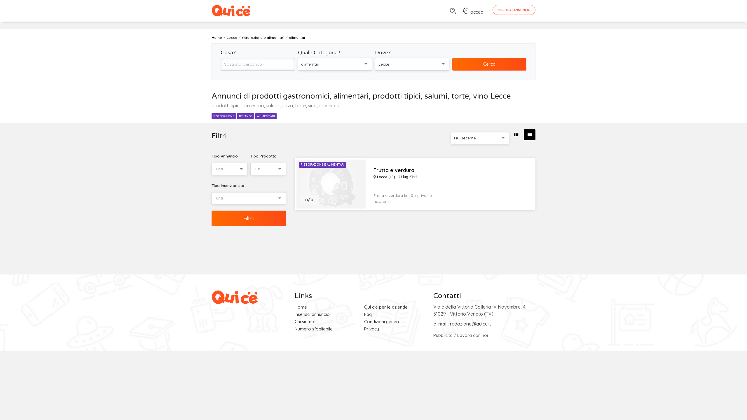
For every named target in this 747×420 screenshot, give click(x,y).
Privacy (371, 329)
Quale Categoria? (319, 52)
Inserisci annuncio (312, 314)
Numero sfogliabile (314, 329)
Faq (368, 314)
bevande (245, 116)
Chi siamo (304, 321)
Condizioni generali (383, 321)
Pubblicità (443, 335)
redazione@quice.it (470, 324)
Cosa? (228, 52)
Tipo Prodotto (263, 156)
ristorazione (223, 116)
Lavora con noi (472, 335)
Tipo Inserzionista (228, 185)
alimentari (266, 116)
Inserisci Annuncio (514, 10)
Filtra (248, 218)
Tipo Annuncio (225, 156)
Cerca (489, 64)
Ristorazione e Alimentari (323, 165)
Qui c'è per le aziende (386, 307)
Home (301, 307)
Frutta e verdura (394, 170)
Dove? (383, 52)
